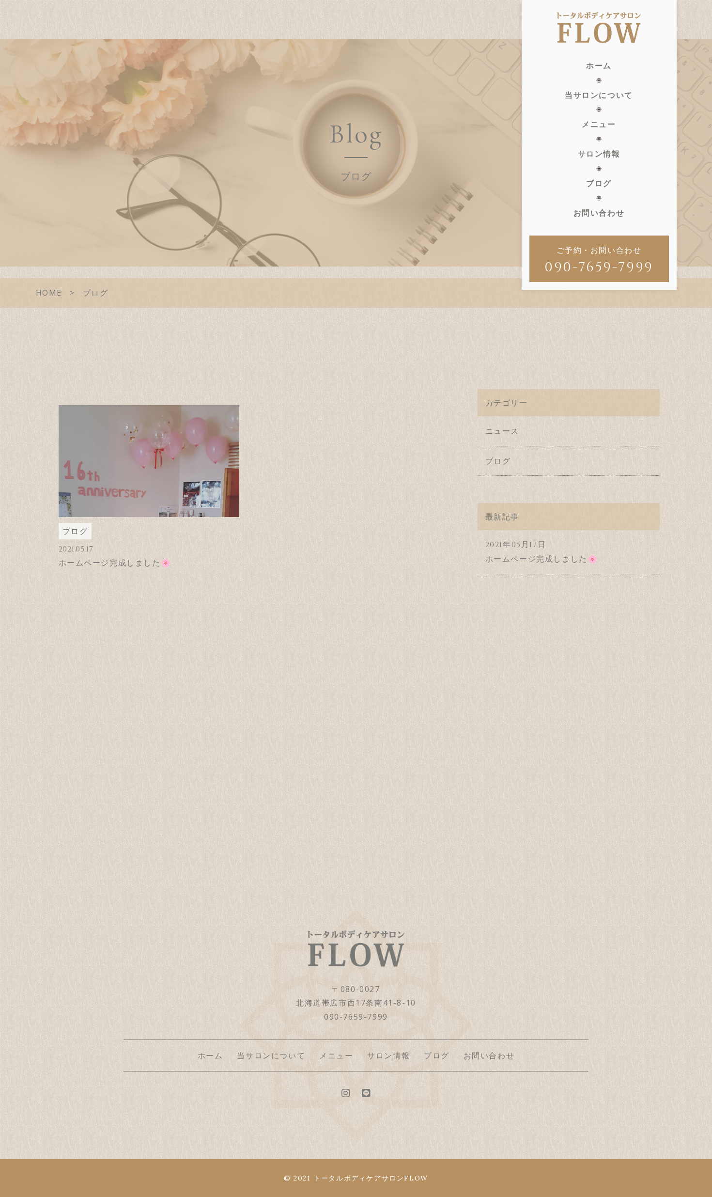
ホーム (599, 65)
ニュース (502, 430)
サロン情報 (599, 153)
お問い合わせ (599, 213)
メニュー (599, 124)
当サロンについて (599, 95)
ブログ (599, 183)
